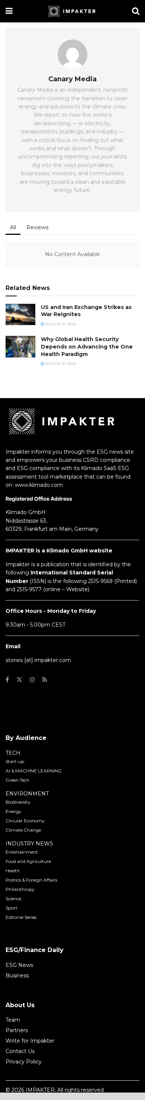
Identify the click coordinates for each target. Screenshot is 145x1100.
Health (13, 870)
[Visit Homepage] (72, 11)
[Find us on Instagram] (32, 679)
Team (13, 1020)
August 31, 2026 (60, 324)
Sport (11, 908)
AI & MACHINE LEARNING (34, 770)
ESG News (19, 965)
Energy (13, 811)
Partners (17, 1030)
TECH (13, 753)
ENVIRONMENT (27, 793)
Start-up (15, 761)
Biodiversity (18, 802)
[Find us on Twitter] (19, 679)
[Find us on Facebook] (7, 679)
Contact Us (20, 1051)
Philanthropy (20, 889)
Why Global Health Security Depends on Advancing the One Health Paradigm (87, 346)
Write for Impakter (30, 1040)
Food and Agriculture (28, 861)
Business (17, 975)
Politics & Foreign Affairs (31, 880)
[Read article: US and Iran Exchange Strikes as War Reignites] (20, 314)
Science (13, 898)
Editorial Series (21, 917)
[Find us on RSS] (44, 679)
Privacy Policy (24, 1061)
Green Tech (17, 780)
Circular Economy (25, 820)
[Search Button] (135, 11)
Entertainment (22, 852)
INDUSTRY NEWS (29, 843)
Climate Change (23, 830)
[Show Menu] (9, 11)
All (13, 227)
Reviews (37, 227)
